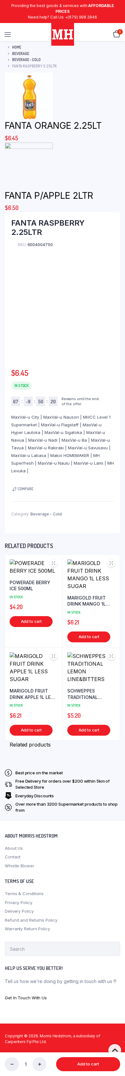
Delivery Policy (19, 911)
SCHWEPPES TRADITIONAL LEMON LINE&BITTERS (83, 694)
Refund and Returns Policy (31, 920)
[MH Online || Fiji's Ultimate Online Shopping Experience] (62, 34)
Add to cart (88, 1063)
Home (16, 47)
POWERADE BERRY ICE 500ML (30, 586)
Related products (30, 744)
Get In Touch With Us (26, 997)
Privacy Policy (18, 902)
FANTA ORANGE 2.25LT (53, 125)
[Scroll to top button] (114, 1050)
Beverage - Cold (26, 59)
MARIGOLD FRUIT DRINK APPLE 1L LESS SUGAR (33, 694)
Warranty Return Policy (27, 928)
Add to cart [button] (31, 621)
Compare (25, 488)
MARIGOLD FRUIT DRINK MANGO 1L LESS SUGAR (86, 601)
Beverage (20, 53)
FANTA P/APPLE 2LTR (49, 195)
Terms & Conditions (24, 893)
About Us (14, 848)
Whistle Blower (19, 865)
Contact (13, 856)
